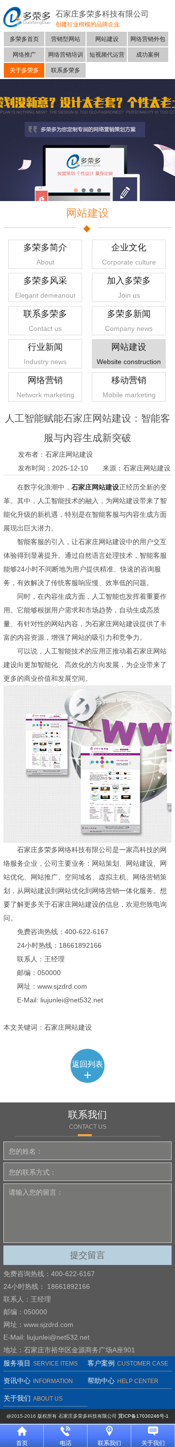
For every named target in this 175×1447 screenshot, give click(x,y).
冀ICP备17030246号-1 (143, 1416)
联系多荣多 (65, 70)
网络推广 (24, 54)
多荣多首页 (24, 39)
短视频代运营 (106, 54)
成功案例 (147, 54)
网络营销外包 (147, 39)
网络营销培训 (65, 54)
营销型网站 (65, 39)
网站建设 (107, 39)
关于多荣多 (24, 70)
